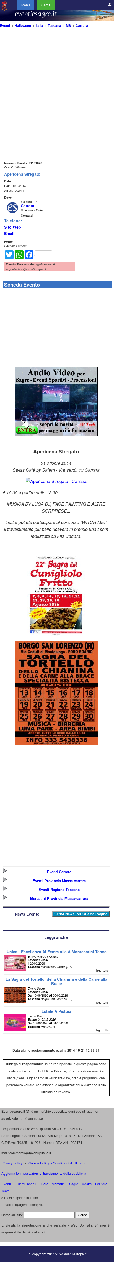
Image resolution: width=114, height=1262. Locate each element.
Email (9, 233)
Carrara (82, 25)
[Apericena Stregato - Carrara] (56, 481)
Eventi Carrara (59, 871)
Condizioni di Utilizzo (69, 1163)
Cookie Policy (38, 1163)
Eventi (5, 25)
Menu (25, 4)
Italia (39, 25)
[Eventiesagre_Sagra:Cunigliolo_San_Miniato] (56, 635)
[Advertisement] (57, 103)
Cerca (45, 4)
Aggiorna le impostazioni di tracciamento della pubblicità (43, 1173)
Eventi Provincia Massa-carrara (59, 880)
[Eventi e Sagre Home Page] (4, 9)
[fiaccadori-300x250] (56, 434)
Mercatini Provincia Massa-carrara (59, 898)
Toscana (54, 25)
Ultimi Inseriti (25, 1183)
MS (68, 25)
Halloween (23, 25)
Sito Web (12, 227)
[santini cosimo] (56, 743)
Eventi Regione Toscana (59, 889)
